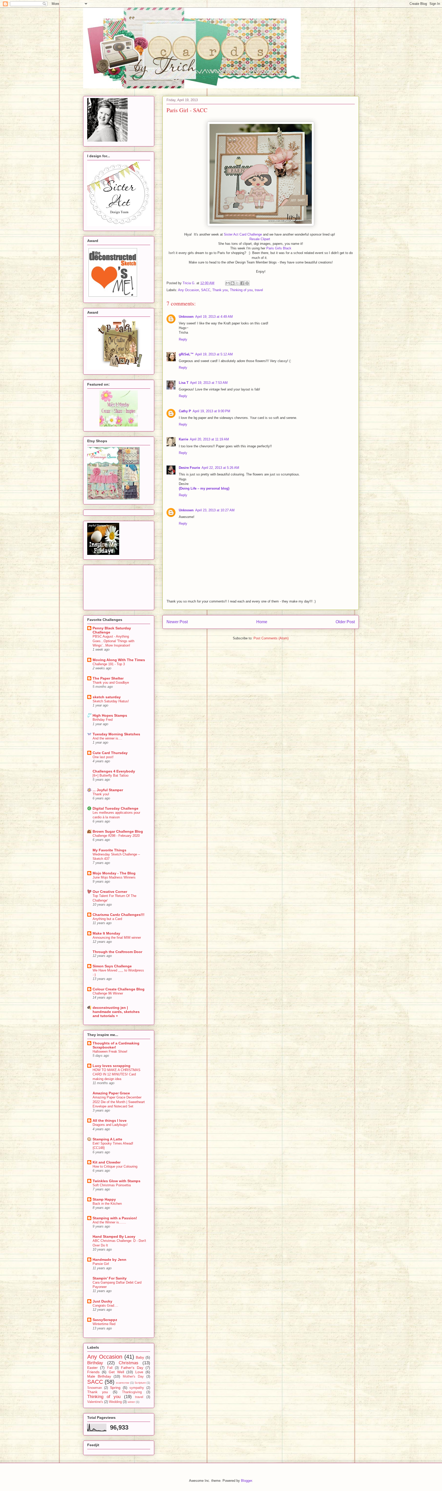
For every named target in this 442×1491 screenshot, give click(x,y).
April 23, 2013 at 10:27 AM (215, 510)
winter (131, 1401)
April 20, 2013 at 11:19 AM (209, 439)
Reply (183, 339)
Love (139, 1372)
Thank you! (101, 794)
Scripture (140, 1382)
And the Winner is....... (109, 1222)
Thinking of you (241, 290)
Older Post (345, 622)
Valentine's (95, 1402)
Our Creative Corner (110, 892)
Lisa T (184, 383)
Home (261, 622)
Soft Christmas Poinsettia (112, 1185)
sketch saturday (107, 697)
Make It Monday (106, 933)
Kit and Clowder (106, 1162)
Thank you (220, 290)
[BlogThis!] (232, 283)
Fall (110, 1368)
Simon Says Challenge (112, 966)
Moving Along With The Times (119, 660)
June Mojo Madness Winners (114, 877)
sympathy (136, 1388)
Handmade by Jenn (109, 1259)
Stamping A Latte (107, 1139)
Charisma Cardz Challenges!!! (119, 915)
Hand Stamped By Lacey (114, 1236)
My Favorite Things (109, 850)
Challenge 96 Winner (108, 993)
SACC (205, 290)
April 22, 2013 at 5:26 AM (220, 468)
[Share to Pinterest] (247, 283)
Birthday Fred (103, 720)
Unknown (186, 317)
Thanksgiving (132, 1392)
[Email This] (227, 283)
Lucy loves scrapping (111, 1066)
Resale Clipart (259, 239)
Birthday (95, 1362)
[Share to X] (237, 283)
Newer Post (177, 622)
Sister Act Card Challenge (243, 234)
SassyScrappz (105, 1320)
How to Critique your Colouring (115, 1166)
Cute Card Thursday (110, 753)
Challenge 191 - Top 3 (109, 664)
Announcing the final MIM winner (117, 937)
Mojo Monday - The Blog (114, 873)
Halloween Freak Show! (110, 1051)
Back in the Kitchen (107, 1204)
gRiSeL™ (186, 354)
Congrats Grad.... (105, 1305)
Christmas (128, 1362)
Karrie (183, 439)
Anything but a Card (107, 919)
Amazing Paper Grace (111, 1093)
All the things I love (110, 1120)
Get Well (116, 1372)
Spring (115, 1388)
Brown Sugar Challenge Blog (118, 831)
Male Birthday (99, 1376)
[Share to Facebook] (242, 283)
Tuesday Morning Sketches (116, 734)
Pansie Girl (101, 1264)
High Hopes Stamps (110, 715)
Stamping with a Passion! (115, 1218)
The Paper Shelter (108, 678)
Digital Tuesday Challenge (115, 808)
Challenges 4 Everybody (114, 771)
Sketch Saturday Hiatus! (111, 701)
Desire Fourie (189, 468)
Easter (92, 1368)
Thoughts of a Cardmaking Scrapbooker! (116, 1045)
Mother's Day (133, 1376)
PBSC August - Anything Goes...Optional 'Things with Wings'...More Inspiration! (113, 641)
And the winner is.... (107, 738)
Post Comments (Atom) (271, 638)
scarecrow (122, 1382)
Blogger (246, 1481)
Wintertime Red (104, 1324)
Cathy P (185, 411)
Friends (93, 1372)
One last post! (103, 757)
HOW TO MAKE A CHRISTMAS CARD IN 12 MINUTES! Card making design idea (116, 1074)
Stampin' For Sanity (110, 1278)
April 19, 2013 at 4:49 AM (214, 317)
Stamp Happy (104, 1199)
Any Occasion (188, 290)
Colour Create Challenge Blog (119, 989)
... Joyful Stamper (108, 790)
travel (259, 290)
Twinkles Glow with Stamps (116, 1181)
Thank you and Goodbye (111, 682)
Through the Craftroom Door (117, 952)
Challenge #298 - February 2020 (116, 836)
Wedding (115, 1402)
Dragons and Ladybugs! (110, 1125)
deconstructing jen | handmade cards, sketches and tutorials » (116, 1012)
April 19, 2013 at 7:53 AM (209, 383)
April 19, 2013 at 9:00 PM (211, 411)
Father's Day (132, 1368)
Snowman (94, 1388)
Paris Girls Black (278, 248)
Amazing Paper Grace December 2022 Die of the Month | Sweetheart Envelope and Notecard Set (119, 1101)
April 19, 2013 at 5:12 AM (214, 354)
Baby (140, 1357)
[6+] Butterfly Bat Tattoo (110, 775)
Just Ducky (102, 1301)
